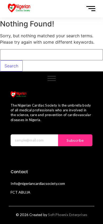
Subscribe (75, 140)
